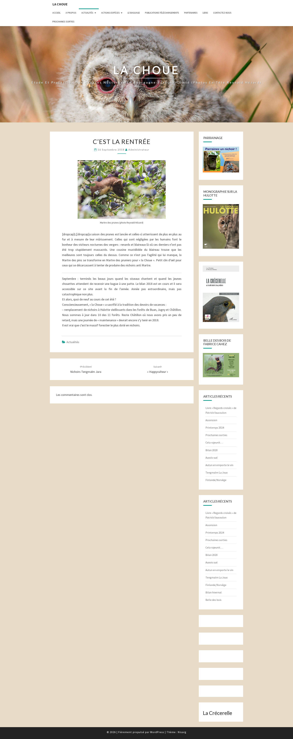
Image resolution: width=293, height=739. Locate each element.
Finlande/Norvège (216, 480)
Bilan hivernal (214, 592)
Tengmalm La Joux (217, 472)
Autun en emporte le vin (219, 465)
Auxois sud (211, 457)
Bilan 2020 (212, 450)
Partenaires (191, 12)
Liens (205, 12)
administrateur (138, 149)
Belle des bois (213, 600)
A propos (71, 12)
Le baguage (134, 12)
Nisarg (182, 732)
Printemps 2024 (215, 427)
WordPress (157, 732)
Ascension (211, 420)
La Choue (59, 4)
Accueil (56, 12)
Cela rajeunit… (214, 442)
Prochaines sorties (63, 21)
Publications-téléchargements (162, 12)
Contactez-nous (222, 12)
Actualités (87, 12)
